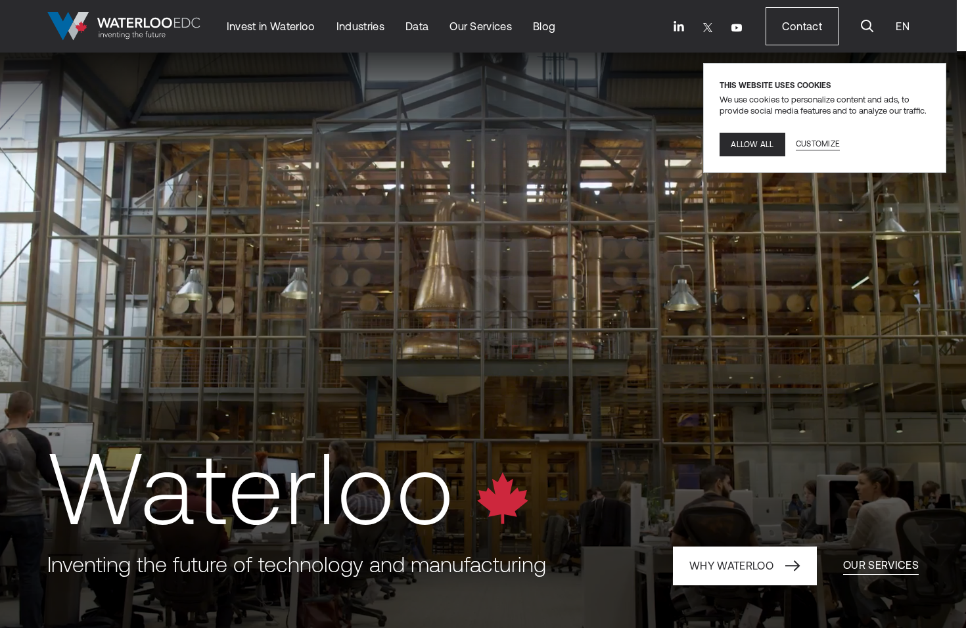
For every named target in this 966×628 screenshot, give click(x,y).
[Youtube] (737, 27)
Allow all (752, 144)
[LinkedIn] (679, 26)
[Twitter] (708, 27)
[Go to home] (123, 26)
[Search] (867, 26)
